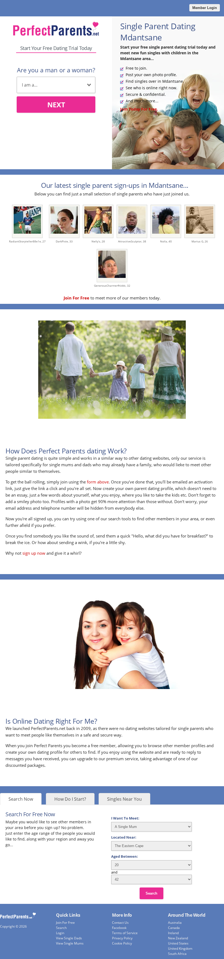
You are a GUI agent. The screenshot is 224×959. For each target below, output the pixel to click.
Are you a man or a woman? (56, 70)
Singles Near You (124, 799)
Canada (174, 927)
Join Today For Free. (139, 109)
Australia (175, 922)
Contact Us (120, 922)
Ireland (173, 933)
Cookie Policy (122, 943)
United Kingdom (180, 948)
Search (151, 893)
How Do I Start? (70, 799)
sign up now (33, 553)
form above (98, 482)
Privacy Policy (122, 938)
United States (178, 943)
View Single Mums (70, 943)
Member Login (204, 8)
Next (56, 104)
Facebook (119, 927)
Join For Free (65, 922)
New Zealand (178, 938)
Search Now (20, 799)
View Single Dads (69, 938)
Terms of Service (125, 933)
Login (60, 933)
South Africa (177, 953)
